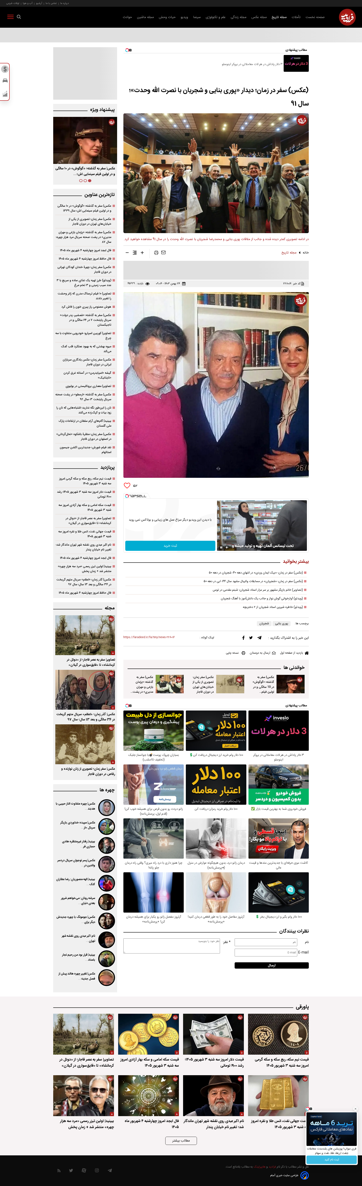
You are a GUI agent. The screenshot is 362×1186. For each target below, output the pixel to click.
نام (307, 942)
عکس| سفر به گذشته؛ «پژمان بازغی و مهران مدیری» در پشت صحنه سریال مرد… (86, 171)
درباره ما (64, 3)
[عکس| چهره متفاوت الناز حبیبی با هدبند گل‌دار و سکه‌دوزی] (106, 807)
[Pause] (221, 547)
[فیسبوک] (243, 639)
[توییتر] (251, 639)
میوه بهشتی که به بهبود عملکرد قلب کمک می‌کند (86, 349)
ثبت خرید (170, 546)
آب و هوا (27, 3)
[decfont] (127, 253)
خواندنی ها (294, 668)
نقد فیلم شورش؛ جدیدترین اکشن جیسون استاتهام (85, 450)
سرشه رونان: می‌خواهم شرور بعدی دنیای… (78, 901)
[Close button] (355, 1109)
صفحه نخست (315, 17)
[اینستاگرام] (96, 1171)
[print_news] (156, 253)
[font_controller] (142, 253)
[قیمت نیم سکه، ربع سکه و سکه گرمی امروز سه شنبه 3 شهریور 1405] (278, 1034)
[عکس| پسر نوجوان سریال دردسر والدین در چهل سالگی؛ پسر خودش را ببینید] (106, 864)
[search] (19, 18)
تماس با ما (51, 3)
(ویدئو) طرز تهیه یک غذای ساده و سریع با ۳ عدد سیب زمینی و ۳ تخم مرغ (84, 283)
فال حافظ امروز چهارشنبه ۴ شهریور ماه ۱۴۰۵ (85, 258)
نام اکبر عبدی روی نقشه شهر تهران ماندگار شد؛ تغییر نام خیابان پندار (83, 547)
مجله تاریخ (279, 17)
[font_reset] (134, 253)
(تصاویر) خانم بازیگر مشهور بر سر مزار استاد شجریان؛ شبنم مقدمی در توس (258, 590)
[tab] (89, 180)
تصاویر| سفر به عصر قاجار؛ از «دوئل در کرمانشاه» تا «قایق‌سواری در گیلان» (88, 521)
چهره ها (107, 790)
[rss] (59, 1171)
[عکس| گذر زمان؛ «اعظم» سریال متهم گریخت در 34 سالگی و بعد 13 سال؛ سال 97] (85, 690)
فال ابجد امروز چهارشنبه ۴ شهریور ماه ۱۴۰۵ (85, 250)
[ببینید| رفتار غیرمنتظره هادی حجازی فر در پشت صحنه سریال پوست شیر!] (106, 845)
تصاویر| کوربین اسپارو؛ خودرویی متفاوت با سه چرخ (83, 336)
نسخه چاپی (232, 653)
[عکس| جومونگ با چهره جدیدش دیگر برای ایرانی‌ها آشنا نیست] (106, 921)
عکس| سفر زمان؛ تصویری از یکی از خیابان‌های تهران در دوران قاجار (203, 684)
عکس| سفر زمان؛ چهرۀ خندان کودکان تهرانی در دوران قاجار (84, 269)
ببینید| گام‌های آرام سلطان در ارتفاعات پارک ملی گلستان (85, 423)
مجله (110, 608)
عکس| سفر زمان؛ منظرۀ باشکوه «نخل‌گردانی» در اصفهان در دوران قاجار (83, 436)
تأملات (296, 17)
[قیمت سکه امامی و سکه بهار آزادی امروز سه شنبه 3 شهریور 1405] (148, 1034)
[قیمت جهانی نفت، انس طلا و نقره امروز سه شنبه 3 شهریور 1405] (278, 1095)
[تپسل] (127, 496)
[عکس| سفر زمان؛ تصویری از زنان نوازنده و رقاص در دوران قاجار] (85, 744)
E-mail (303, 952)
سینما (197, 17)
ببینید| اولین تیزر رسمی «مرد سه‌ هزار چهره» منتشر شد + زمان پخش (84, 569)
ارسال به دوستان (260, 653)
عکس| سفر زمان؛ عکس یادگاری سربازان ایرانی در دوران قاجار (87, 362)
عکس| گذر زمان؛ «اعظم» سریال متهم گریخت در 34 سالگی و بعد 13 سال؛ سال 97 (85, 717)
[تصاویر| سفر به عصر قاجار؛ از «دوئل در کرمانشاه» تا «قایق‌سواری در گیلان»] (85, 635)
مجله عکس (259, 17)
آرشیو (39, 3)
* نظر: (226, 942)
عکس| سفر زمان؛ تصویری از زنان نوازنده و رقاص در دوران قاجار (88, 771)
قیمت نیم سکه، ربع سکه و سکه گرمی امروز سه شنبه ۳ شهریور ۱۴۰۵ (85, 481)
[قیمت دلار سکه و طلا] (5, 70)
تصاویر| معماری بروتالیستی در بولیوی (88, 386)
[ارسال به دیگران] (163, 253)
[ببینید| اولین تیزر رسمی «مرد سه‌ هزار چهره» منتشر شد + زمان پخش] (83, 1095)
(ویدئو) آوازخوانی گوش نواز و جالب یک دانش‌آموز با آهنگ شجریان (262, 598)
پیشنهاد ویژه (102, 110)
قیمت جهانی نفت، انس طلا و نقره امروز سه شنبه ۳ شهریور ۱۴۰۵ (84, 534)
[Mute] (227, 547)
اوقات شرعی (12, 3)
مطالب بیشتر (181, 1141)
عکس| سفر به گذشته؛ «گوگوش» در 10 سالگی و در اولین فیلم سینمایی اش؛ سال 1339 (263, 689)
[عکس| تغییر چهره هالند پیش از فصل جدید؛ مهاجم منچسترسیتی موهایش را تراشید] (106, 977)
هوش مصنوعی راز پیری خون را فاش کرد (86, 306)
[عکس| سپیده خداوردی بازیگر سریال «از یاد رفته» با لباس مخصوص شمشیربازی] (106, 826)
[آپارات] (83, 1171)
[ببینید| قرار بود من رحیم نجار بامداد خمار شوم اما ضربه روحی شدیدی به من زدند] (106, 958)
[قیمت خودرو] (5, 81)
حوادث (127, 17)
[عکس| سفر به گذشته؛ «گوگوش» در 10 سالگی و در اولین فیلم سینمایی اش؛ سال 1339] (291, 684)
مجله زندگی (238, 17)
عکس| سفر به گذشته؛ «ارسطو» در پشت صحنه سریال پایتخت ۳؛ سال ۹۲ (83, 397)
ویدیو (184, 17)
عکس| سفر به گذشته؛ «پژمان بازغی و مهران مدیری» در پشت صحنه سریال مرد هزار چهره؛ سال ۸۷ (83, 237)
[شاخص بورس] (5, 95)
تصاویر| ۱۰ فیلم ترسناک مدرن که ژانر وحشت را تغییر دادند (84, 296)
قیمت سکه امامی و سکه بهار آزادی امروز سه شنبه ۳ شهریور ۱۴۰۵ (84, 507)
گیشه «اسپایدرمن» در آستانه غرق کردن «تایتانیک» (87, 375)
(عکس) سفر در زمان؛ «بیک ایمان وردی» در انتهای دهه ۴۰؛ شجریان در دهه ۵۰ (256, 572)
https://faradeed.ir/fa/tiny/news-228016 (149, 637)
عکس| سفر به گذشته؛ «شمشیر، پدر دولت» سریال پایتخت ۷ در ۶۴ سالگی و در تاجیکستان (85, 320)
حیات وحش (167, 17)
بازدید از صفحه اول (291, 653)
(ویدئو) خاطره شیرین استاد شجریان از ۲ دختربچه (273, 607)
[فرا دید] (347, 17)
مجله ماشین (145, 17)
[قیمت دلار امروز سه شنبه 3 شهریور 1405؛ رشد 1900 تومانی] (213, 1034)
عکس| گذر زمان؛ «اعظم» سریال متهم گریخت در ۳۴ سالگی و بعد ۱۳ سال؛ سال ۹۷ (83, 582)
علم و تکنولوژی (216, 17)
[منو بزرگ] (10, 18)
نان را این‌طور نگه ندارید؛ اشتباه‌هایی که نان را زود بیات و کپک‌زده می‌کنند (83, 410)
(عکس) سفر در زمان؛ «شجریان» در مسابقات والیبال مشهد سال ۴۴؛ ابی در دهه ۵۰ (253, 581)
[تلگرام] (259, 639)
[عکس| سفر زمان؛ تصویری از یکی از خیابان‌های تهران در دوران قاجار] (230, 684)
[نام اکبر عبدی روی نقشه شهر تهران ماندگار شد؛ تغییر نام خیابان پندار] (106, 939)
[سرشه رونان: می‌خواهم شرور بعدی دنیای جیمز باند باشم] (106, 902)
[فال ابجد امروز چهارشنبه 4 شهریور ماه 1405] (148, 1095)
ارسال (271, 965)
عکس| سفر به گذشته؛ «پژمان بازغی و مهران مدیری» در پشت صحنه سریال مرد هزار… (143, 689)
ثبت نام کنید (332, 1159)
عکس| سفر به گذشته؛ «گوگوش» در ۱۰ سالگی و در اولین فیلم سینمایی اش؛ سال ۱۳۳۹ (84, 208)
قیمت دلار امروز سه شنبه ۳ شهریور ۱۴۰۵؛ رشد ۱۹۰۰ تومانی (84, 494)
